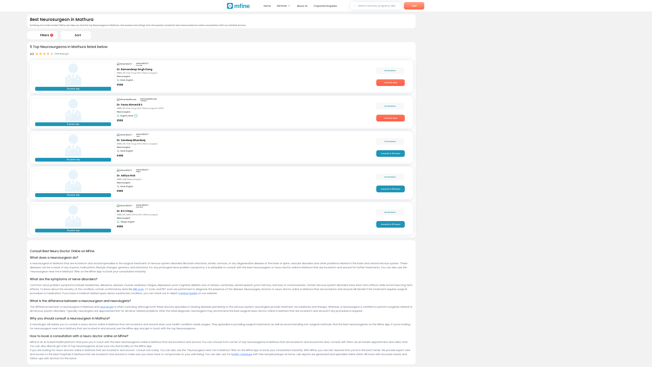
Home (267, 6)
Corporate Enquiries (325, 6)
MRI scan (138, 289)
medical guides (187, 293)
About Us (302, 6)
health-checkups (241, 354)
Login (414, 5)
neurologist (107, 307)
